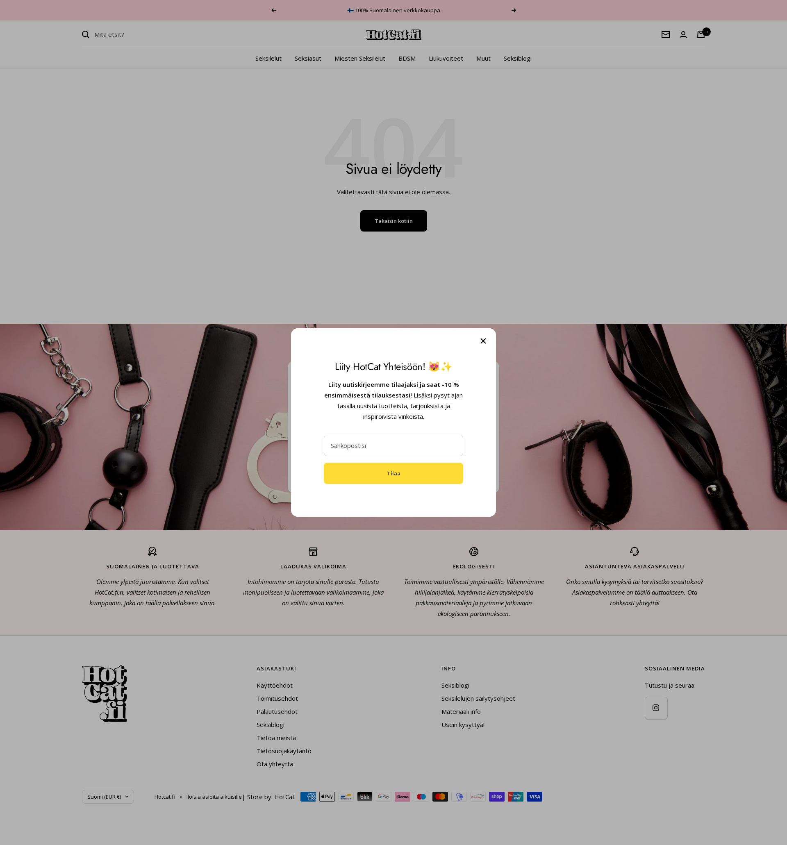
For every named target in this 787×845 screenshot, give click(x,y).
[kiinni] (483, 341)
